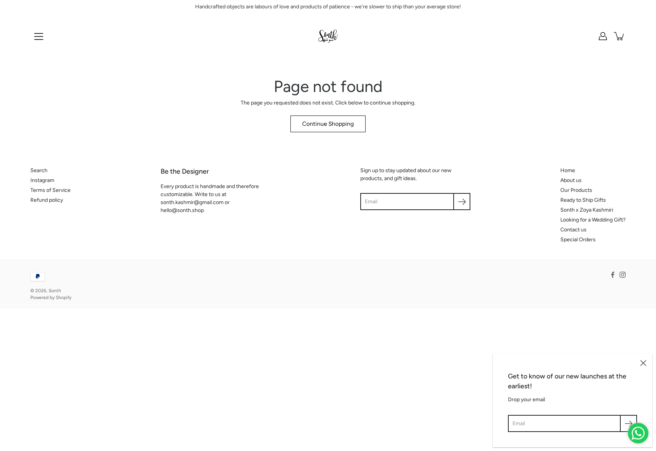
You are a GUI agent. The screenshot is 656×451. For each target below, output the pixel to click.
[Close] (643, 363)
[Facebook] (613, 275)
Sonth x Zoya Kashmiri (586, 210)
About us (571, 180)
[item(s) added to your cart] (619, 36)
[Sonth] (328, 36)
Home (567, 170)
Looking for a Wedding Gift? (593, 220)
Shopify (63, 297)
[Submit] (628, 423)
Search (38, 170)
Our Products (576, 190)
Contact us (573, 229)
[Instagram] (623, 275)
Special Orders (578, 239)
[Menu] (38, 36)
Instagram (42, 180)
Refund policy (46, 200)
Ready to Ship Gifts (583, 200)
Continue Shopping (328, 123)
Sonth (55, 290)
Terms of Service (50, 190)
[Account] (603, 36)
